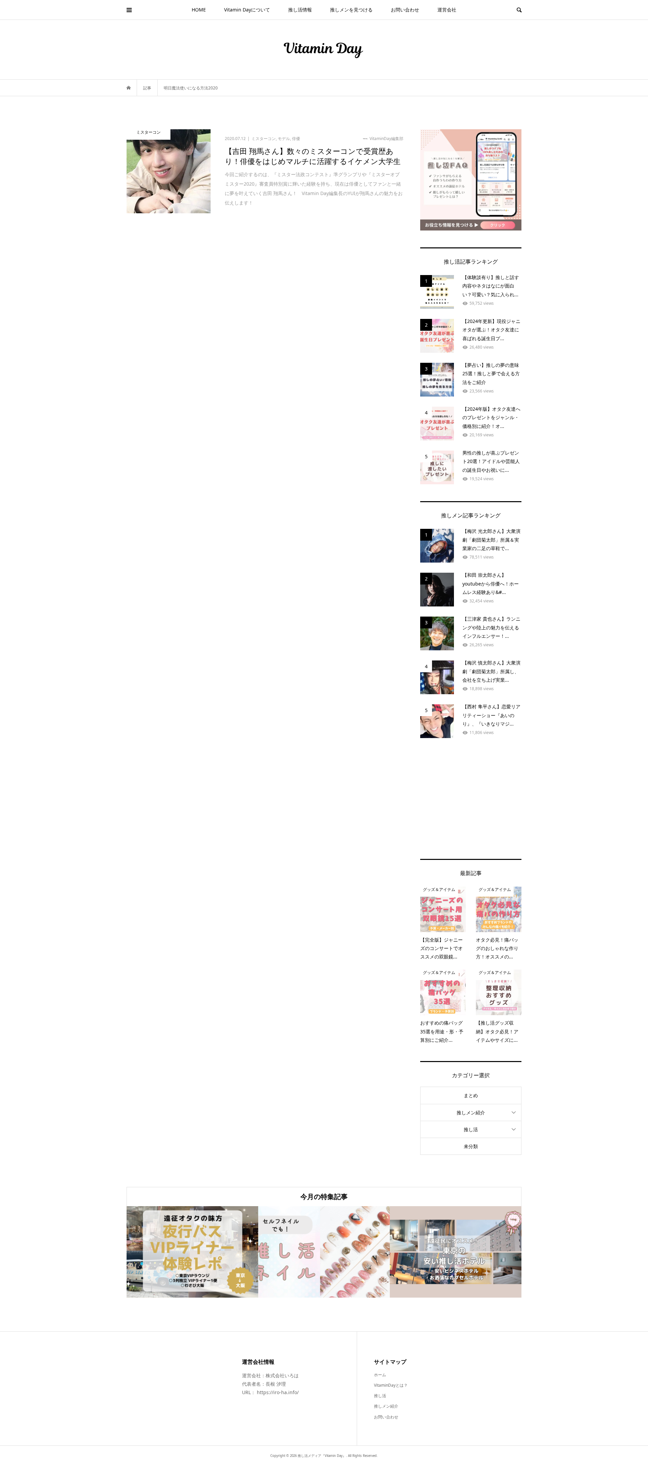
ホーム (380, 1375)
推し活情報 (300, 9)
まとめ (471, 1095)
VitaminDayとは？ (391, 1385)
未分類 (471, 1146)
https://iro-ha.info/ (278, 1392)
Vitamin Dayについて (247, 9)
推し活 (471, 1129)
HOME (199, 9)
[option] (192, 1252)
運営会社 (446, 9)
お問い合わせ (405, 9)
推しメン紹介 (471, 1112)
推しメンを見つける (351, 9)
